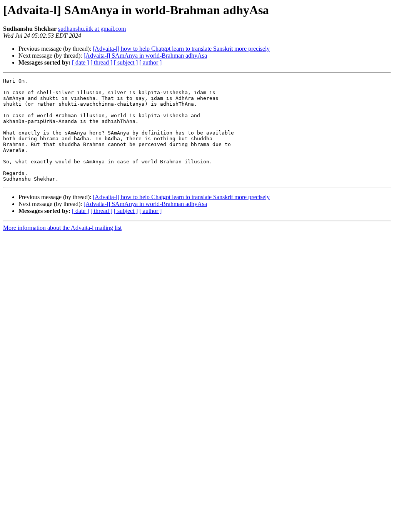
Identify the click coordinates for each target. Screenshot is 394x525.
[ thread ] (101, 62)
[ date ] (80, 62)
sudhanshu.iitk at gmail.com (92, 28)
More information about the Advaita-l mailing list (62, 227)
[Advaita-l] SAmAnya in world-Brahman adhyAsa (145, 55)
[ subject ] (126, 62)
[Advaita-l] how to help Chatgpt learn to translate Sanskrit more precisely (181, 48)
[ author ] (150, 62)
